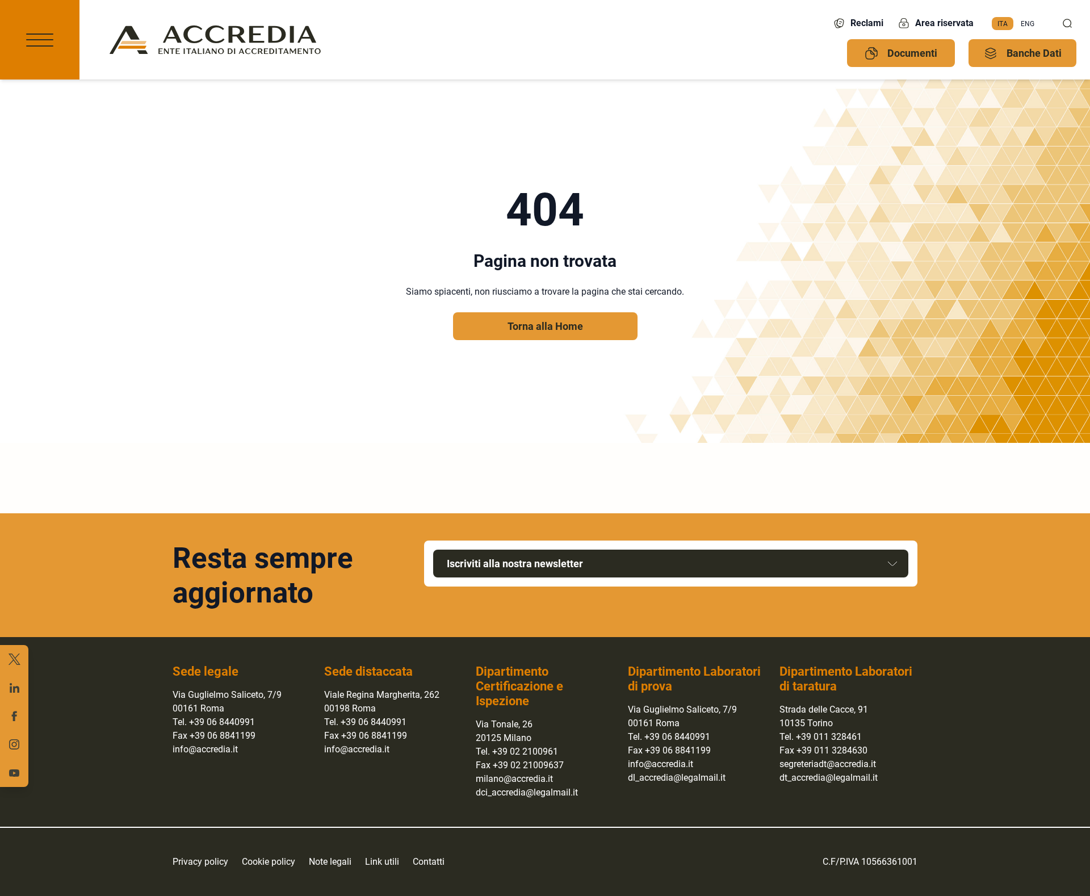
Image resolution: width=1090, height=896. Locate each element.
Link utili (382, 861)
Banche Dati (1034, 53)
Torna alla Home (545, 326)
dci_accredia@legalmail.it (527, 792)
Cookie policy (268, 861)
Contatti (429, 861)
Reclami (866, 23)
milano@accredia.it (514, 778)
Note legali (330, 861)
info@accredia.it (205, 749)
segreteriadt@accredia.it (827, 764)
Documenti (912, 53)
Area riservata (944, 23)
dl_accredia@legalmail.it (677, 777)
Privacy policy (200, 861)
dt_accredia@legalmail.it (828, 777)
